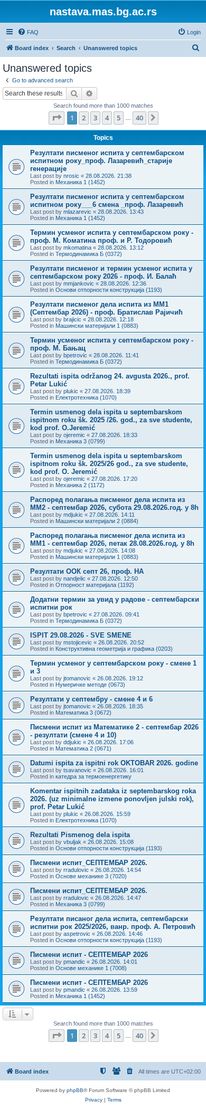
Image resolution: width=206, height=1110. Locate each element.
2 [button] (84, 117)
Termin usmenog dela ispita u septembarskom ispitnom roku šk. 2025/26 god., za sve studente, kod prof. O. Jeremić (109, 464)
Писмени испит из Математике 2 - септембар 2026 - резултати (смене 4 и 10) (114, 731)
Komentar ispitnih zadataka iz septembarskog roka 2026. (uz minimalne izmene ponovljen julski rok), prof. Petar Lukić (113, 799)
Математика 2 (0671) (83, 748)
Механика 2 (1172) (80, 485)
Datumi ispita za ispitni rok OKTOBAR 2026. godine (114, 763)
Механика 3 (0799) (80, 441)
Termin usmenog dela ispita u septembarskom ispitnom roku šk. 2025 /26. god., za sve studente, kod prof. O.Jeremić (111, 420)
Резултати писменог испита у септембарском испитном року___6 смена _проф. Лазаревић (107, 200)
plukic (70, 391)
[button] (56, 117)
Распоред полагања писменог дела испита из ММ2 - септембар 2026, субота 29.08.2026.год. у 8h (114, 503)
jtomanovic (77, 678)
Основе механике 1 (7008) (91, 968)
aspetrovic (76, 934)
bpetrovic (75, 355)
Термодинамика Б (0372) (88, 254)
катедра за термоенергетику (93, 776)
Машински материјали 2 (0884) (96, 521)
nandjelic (74, 578)
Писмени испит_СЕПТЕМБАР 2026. (88, 863)
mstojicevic (77, 642)
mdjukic (73, 514)
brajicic (72, 319)
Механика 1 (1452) (80, 182)
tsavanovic (77, 770)
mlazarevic (77, 211)
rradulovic (76, 870)
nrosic (71, 176)
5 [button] (118, 117)
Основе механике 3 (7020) (91, 876)
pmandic (74, 962)
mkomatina (77, 247)
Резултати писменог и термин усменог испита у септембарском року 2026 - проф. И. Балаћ (111, 272)
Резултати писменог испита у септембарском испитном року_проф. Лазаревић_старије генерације (107, 161)
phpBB (75, 1090)
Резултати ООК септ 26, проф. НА (87, 571)
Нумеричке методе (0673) (90, 684)
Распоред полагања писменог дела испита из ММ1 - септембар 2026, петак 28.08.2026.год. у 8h (112, 539)
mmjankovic (78, 283)
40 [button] (139, 117)
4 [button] (107, 117)
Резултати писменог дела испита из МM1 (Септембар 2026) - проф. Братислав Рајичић (106, 308)
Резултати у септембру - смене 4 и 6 (91, 699)
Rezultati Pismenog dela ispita (80, 835)
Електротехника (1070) (86, 397)
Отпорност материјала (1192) (94, 585)
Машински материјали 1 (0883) (96, 325)
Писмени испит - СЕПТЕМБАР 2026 (89, 955)
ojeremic (74, 435)
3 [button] (95, 117)
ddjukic (72, 742)
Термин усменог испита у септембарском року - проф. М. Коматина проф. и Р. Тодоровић (111, 236)
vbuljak (72, 842)
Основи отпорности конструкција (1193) (108, 290)
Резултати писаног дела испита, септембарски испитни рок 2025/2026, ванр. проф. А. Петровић (112, 923)
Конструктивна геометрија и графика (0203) (114, 649)
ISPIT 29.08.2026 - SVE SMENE (81, 635)
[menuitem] (28, 32)
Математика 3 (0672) (83, 712)
